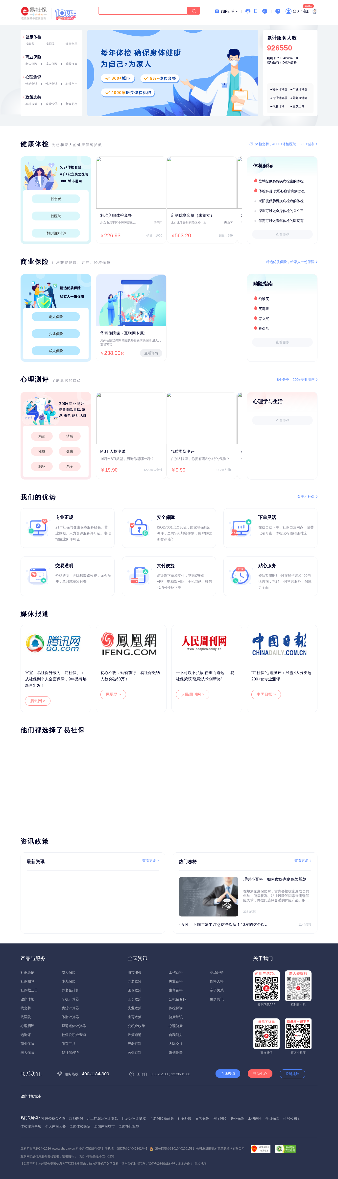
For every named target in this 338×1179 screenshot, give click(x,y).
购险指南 (71, 64)
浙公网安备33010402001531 (174, 1148)
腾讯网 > (37, 701)
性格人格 (217, 981)
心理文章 (71, 84)
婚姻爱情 (176, 1053)
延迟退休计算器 (74, 1026)
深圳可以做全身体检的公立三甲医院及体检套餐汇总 (288, 211)
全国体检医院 (80, 1126)
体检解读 (176, 1008)
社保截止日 (29, 990)
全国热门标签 (129, 1126)
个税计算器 (299, 89)
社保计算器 (279, 89)
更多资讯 (217, 999)
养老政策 (135, 981)
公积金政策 (136, 1026)
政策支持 (33, 97)
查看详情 (151, 353)
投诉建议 (292, 1074)
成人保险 (51, 64)
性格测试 (51, 84)
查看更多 (283, 234)
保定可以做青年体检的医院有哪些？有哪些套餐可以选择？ (288, 221)
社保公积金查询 (74, 1035)
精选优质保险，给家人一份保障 (290, 262)
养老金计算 (299, 98)
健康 (69, 451)
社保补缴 (185, 1118)
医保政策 (135, 990)
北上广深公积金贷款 (102, 1118)
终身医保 (76, 1118)
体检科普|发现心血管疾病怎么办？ (285, 191)
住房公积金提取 (134, 1118)
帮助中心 (260, 1074)
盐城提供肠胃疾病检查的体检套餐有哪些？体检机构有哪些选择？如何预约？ (288, 181)
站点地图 (201, 1163)
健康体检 (33, 37)
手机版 (109, 1148)
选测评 (26, 1035)
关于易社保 (305, 497)
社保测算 (27, 981)
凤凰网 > (113, 694)
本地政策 (31, 104)
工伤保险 (255, 1118)
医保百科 (135, 1053)
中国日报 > (266, 694)
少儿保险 (56, 334)
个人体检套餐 (55, 1126)
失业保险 (237, 1118)
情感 (69, 436)
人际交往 (176, 1044)
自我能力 (176, 1035)
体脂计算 (278, 106)
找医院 (50, 44)
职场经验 (217, 972)
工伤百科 (176, 972)
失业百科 (176, 981)
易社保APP (70, 1053)
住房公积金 (291, 1118)
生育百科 (176, 990)
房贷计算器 (279, 98)
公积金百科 (177, 999)
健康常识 (176, 1017)
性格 (41, 451)
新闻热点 (71, 104)
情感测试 (31, 84)
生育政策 (135, 1017)
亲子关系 (217, 990)
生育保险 (272, 1118)
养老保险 (202, 1118)
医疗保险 (220, 1118)
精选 (41, 436)
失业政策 (135, 1008)
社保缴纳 (27, 972)
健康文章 (71, 44)
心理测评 (33, 77)
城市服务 (135, 972)
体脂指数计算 (56, 233)
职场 (41, 466)
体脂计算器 (70, 1017)
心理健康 (176, 1026)
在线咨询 (228, 1074)
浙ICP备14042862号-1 (132, 1148)
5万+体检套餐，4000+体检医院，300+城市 (281, 144)
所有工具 (68, 1044)
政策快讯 (51, 104)
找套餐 (29, 44)
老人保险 (31, 64)
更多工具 (298, 106)
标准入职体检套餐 (116, 215)
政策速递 (135, 1035)
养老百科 (135, 1044)
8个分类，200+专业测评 (295, 380)
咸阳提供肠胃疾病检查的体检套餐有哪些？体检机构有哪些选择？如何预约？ (288, 201)
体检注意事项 (31, 1126)
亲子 (69, 466)
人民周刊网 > (192, 694)
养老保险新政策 (162, 1118)
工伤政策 (135, 999)
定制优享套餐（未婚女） (192, 215)
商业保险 (33, 57)
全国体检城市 (104, 1126)
